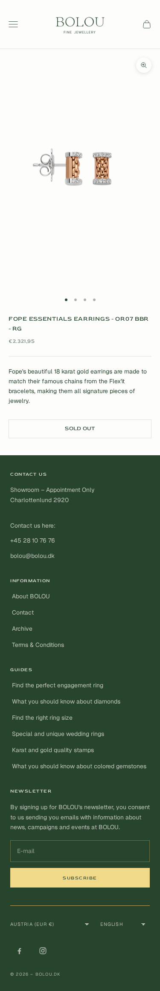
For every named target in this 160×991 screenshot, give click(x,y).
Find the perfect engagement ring (57, 685)
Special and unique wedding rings (58, 734)
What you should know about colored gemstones (79, 766)
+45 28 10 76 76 (32, 540)
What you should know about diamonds (66, 701)
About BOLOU (31, 596)
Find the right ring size (42, 717)
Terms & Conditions (38, 645)
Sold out (80, 428)
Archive (22, 628)
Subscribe (80, 878)
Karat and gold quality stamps (53, 750)
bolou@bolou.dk (32, 556)
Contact (23, 612)
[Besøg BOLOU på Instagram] (43, 951)
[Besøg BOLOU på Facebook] (19, 951)
